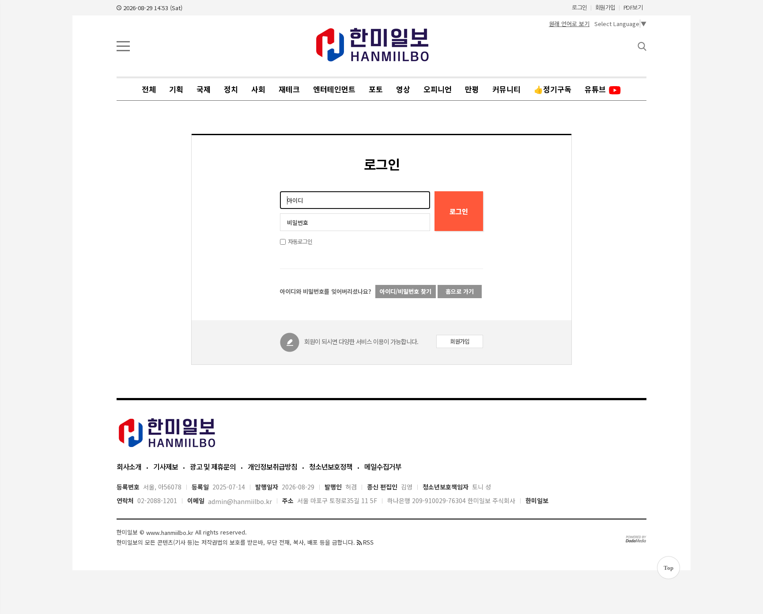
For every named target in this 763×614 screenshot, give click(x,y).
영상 (403, 89)
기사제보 (165, 466)
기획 (176, 89)
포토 (376, 89)
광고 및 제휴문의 (213, 466)
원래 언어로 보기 (569, 23)
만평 (472, 89)
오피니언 (437, 89)
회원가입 (605, 8)
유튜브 (596, 89)
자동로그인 (300, 241)
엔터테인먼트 (334, 89)
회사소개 (129, 466)
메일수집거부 (382, 466)
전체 (149, 89)
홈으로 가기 (460, 291)
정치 (231, 89)
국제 (203, 89)
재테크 (289, 89)
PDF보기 (633, 8)
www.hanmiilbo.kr (169, 532)
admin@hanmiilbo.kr (240, 501)
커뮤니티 (506, 89)
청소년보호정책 (330, 466)
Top (668, 568)
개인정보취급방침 (272, 466)
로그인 (579, 8)
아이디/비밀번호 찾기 (405, 291)
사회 (258, 89)
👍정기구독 (552, 89)
